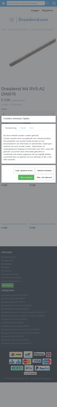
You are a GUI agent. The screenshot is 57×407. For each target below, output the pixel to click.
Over (32, 128)
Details (23, 128)
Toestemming (10, 128)
